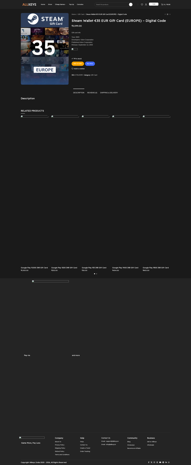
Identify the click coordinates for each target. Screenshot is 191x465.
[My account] (146, 5)
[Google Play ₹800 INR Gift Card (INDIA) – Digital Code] (156, 190)
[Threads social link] (157, 462)
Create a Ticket (85, 448)
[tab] (78, 92)
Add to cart (78, 63)
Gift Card (81, 14)
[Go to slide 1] (94, 273)
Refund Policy (59, 451)
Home (74, 14)
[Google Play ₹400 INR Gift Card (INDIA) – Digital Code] (126, 190)
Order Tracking (85, 451)
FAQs (82, 442)
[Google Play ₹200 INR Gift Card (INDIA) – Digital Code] (65, 190)
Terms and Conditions (62, 454)
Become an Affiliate (134, 448)
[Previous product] (165, 14)
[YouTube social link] (160, 462)
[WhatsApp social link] (168, 462)
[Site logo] (29, 4)
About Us (58, 442)
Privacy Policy (59, 445)
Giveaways (131, 445)
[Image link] (50, 355)
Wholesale (150, 445)
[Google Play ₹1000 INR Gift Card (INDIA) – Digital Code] (34, 190)
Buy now (90, 63)
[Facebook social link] (149, 462)
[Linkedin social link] (166, 462)
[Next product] (170, 14)
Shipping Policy (60, 448)
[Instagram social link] (154, 462)
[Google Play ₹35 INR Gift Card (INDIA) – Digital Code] (95, 190)
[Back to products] (167, 14)
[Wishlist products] (142, 5)
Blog (128, 442)
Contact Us (83, 445)
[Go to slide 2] (96, 273)
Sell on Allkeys (152, 442)
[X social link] (151, 462)
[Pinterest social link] (163, 462)
